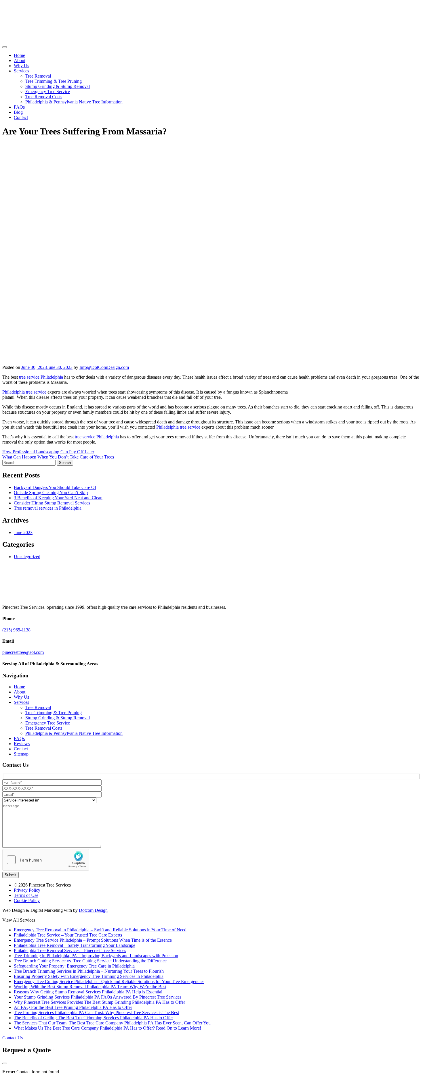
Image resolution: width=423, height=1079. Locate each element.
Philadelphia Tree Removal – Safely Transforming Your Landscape (74, 945)
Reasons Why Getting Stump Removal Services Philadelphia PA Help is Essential (88, 991)
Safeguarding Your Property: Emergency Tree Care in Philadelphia (74, 966)
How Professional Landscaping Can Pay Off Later (48, 451)
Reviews (22, 743)
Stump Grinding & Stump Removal (57, 86)
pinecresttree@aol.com (23, 652)
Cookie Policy (27, 900)
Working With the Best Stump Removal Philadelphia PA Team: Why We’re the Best (90, 986)
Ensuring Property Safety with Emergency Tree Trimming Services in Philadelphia (88, 976)
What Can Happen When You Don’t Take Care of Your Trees (58, 456)
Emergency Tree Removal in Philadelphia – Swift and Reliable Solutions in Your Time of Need (100, 929)
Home (19, 55)
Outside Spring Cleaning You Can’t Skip (51, 492)
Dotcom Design (93, 910)
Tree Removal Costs (43, 96)
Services (21, 70)
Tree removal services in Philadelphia (47, 508)
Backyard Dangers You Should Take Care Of (55, 487)
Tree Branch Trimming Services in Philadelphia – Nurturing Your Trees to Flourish (89, 971)
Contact (21, 117)
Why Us (21, 65)
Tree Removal (38, 76)
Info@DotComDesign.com (104, 367)
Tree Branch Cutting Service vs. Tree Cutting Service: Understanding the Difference (90, 960)
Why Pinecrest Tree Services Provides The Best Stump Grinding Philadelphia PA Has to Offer (99, 1002)
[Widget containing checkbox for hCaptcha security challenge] (45, 860)
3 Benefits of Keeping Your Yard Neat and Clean (58, 497)
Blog (18, 112)
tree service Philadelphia (41, 377)
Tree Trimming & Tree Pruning (53, 81)
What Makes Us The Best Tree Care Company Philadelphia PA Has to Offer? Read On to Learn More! (107, 1028)
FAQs (19, 107)
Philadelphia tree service (24, 392)
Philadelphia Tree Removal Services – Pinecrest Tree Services (70, 950)
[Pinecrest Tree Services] (21, 40)
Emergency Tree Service (47, 91)
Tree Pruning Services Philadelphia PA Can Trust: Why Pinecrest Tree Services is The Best (96, 1012)
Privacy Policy (27, 890)
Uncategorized (27, 556)
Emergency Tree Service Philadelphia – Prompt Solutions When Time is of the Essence (93, 940)
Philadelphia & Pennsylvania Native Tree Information (74, 101)
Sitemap (21, 754)
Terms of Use (26, 895)
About (19, 60)
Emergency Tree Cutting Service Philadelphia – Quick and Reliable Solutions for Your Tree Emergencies (109, 981)
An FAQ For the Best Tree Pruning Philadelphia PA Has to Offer (73, 1007)
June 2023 (23, 532)
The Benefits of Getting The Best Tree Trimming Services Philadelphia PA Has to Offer (93, 1017)
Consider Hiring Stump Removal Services (52, 502)
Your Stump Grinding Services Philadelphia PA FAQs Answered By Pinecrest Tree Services (97, 997)
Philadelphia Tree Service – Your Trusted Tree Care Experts (68, 934)
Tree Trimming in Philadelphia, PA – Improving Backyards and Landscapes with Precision (96, 955)
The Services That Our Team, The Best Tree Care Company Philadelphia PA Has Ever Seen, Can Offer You (112, 1022)
